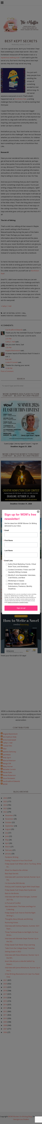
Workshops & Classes (16, 580)
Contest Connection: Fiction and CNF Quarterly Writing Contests (21, 570)
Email (6, 530)
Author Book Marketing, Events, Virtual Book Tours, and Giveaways (22, 565)
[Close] (38, 511)
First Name (8, 540)
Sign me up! (21, 608)
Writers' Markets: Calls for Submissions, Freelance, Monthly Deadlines (20, 586)
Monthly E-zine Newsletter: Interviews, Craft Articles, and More (22, 576)
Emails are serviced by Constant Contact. (18, 602)
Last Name (8, 550)
